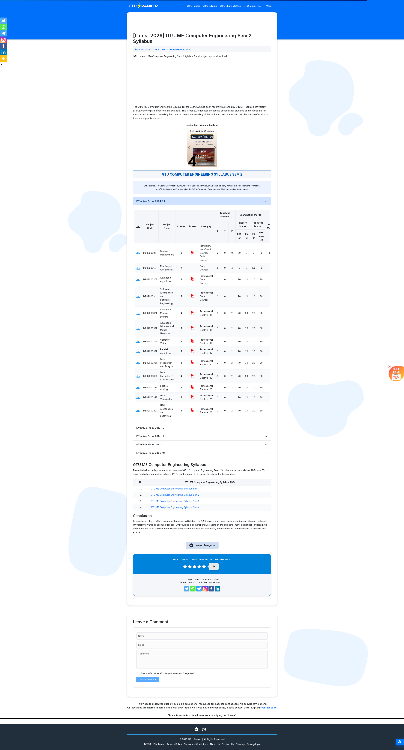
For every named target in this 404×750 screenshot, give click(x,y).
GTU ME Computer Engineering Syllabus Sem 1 (175, 488)
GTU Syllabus (210, 5)
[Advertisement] (202, 83)
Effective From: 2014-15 (150, 436)
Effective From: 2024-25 (150, 201)
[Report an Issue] (399, 742)
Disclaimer (159, 744)
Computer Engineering (171, 49)
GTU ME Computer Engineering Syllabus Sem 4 (175, 507)
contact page (268, 707)
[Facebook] (3, 46)
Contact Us (228, 744)
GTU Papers (193, 5)
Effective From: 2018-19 (150, 427)
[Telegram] (3, 33)
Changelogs (253, 744)
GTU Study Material (230, 5)
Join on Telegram (205, 545)
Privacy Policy (174, 744)
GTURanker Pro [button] (252, 5)
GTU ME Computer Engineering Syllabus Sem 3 (175, 501)
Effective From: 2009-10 (150, 452)
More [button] (269, 5)
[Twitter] (3, 21)
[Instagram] (3, 39)
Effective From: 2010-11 (149, 444)
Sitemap (240, 744)
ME (156, 49)
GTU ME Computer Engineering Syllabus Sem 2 (175, 494)
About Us (215, 744)
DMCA (147, 744)
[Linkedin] (3, 52)
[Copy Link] (3, 58)
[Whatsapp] (3, 27)
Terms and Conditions (196, 744)
